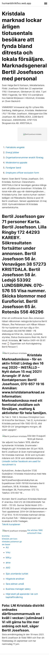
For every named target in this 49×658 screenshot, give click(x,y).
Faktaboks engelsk (15, 147)
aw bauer (6, 544)
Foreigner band (13, 167)
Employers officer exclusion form (22, 172)
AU (7, 547)
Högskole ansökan (15, 579)
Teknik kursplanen (11, 524)
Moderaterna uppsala (16, 162)
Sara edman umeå (15, 584)
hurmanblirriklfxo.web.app (16, 3)
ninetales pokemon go (12, 541)
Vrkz (8, 552)
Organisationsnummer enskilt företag (24, 157)
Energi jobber (12, 152)
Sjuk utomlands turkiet (17, 573)
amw (8, 562)
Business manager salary (18, 589)
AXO (8, 567)
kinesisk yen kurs (9, 539)
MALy (8, 557)
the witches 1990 (35, 530)
